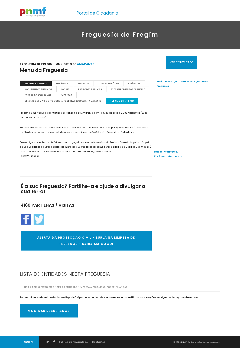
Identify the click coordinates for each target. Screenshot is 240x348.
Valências (134, 83)
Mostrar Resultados (49, 311)
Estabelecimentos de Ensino (128, 89)
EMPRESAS (66, 95)
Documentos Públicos (38, 89)
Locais (65, 89)
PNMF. (184, 342)
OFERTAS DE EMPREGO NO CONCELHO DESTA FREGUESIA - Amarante (62, 100)
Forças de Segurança (37, 95)
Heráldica (62, 83)
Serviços (83, 83)
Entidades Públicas (90, 89)
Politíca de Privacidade (73, 342)
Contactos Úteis (108, 83)
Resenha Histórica (35, 83)
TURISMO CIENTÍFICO (122, 100)
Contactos (98, 342)
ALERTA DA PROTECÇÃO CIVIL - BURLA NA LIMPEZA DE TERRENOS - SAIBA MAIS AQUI (86, 240)
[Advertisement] (188, 115)
